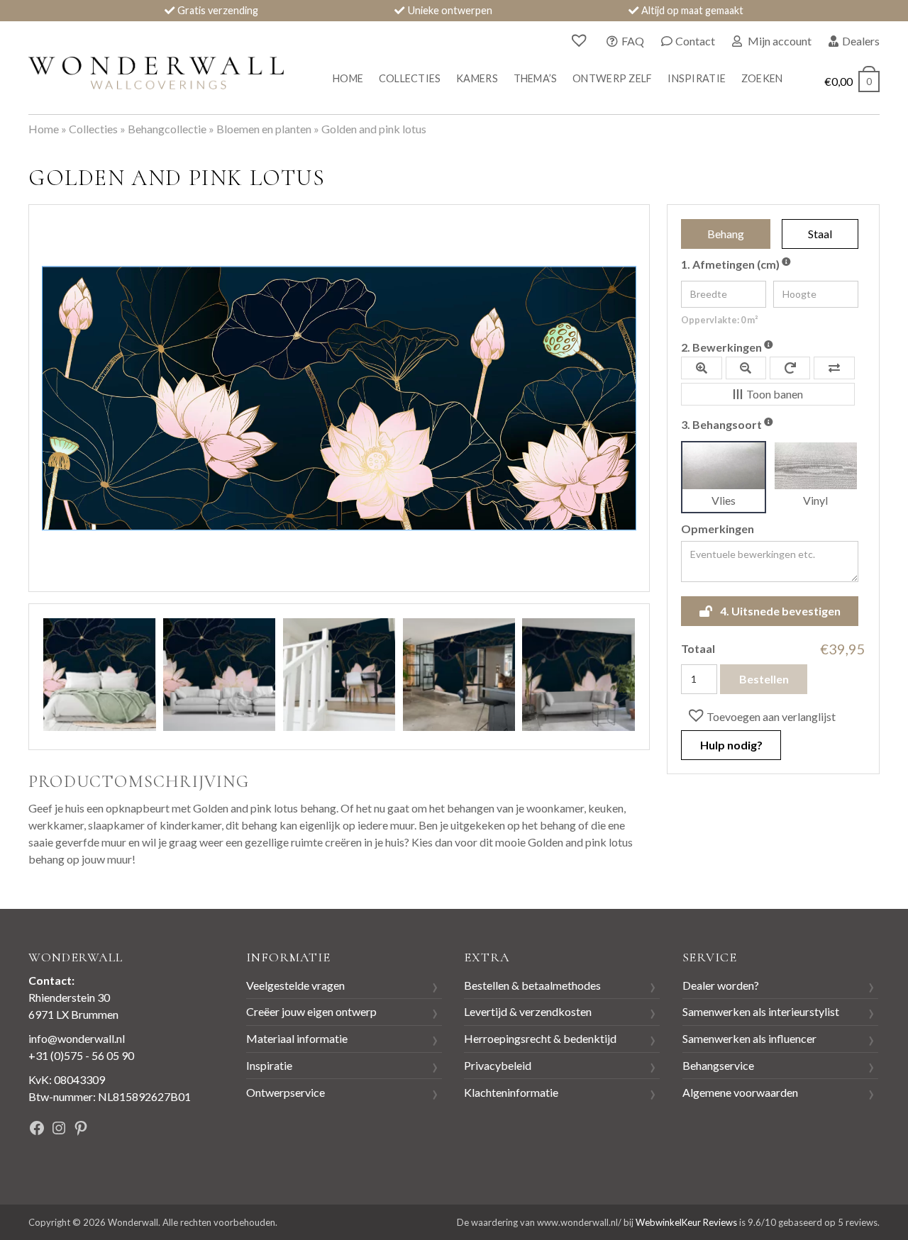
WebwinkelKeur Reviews (686, 1222)
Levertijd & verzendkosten (528, 1011)
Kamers (477, 78)
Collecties (410, 78)
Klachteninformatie (511, 1092)
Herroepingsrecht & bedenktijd (540, 1038)
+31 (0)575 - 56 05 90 (81, 1055)
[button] (760, 716)
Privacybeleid (497, 1065)
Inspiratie (697, 78)
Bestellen (764, 679)
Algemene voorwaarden (740, 1092)
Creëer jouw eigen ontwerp (311, 1011)
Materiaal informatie (297, 1038)
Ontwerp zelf (612, 78)
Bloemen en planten (263, 128)
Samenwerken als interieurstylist (760, 1011)
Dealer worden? (720, 985)
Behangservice (718, 1065)
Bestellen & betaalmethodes (532, 985)
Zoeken (762, 78)
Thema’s (536, 78)
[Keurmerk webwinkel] (169, 1129)
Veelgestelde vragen (295, 985)
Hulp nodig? (731, 745)
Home (348, 78)
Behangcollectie (167, 128)
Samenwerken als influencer (749, 1038)
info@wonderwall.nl (76, 1038)
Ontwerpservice (285, 1092)
